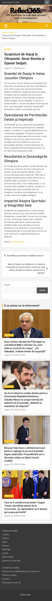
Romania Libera (17, 241)
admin (22, 68)
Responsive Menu (47, 2)
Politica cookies (9, 575)
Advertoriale (7, 557)
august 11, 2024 (11, 68)
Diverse (5, 545)
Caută (7, 285)
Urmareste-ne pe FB (11, 582)
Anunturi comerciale (11, 560)
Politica (9, 335)
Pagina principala (9, 531)
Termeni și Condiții (10, 567)
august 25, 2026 (11, 355)
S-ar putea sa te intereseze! (21, 305)
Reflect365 (26, 595)
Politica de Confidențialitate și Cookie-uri (21, 571)
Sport (7, 49)
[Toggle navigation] (5, 26)
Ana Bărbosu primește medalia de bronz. (25, 255)
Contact (6, 579)
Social (5, 553)
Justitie (5, 534)
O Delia (22, 355)
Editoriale (6, 549)
